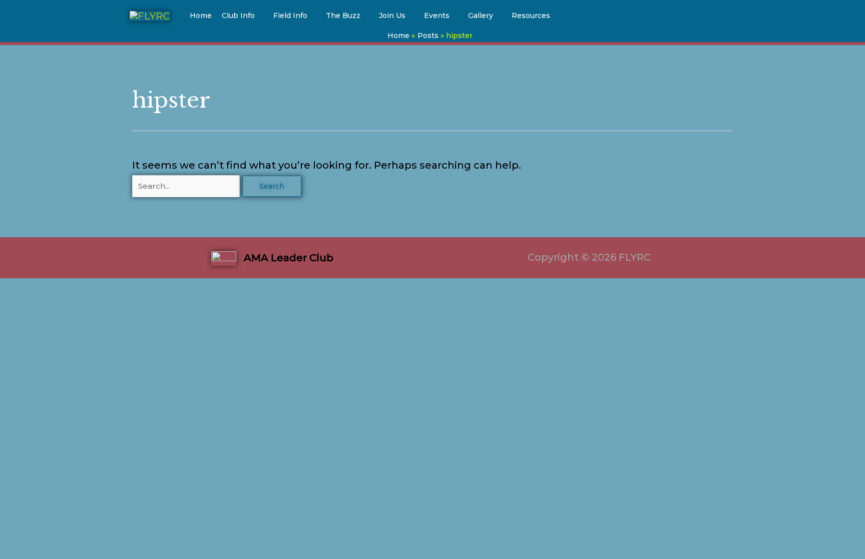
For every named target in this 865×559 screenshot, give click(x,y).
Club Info (238, 15)
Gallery (480, 15)
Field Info (290, 15)
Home (201, 15)
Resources (531, 15)
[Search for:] (187, 185)
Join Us (392, 15)
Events (437, 15)
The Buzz (343, 15)
